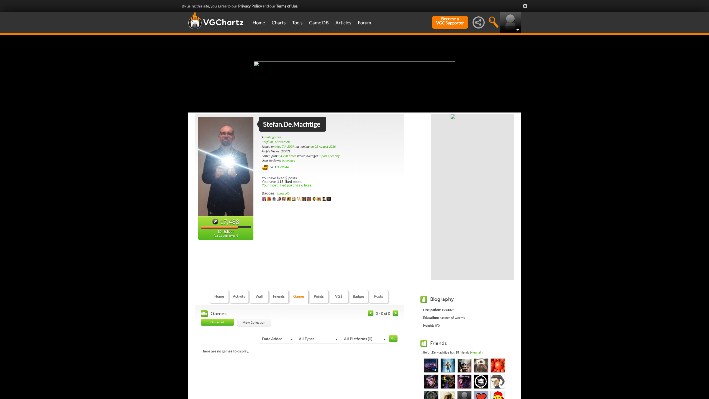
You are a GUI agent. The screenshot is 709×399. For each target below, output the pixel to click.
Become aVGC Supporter (450, 21)
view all (476, 352)
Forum (364, 22)
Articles (343, 22)
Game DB (319, 22)
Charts (279, 22)
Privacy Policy (250, 6)
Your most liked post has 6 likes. (287, 185)
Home (259, 22)
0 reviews (288, 161)
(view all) (283, 193)
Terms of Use (286, 6)
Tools (297, 22)
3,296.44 (283, 167)
